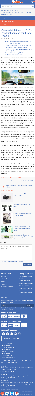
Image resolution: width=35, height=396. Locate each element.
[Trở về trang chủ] (17, 2)
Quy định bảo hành (24, 285)
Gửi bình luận (27, 264)
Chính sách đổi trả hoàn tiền (26, 283)
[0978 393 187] (2, 394)
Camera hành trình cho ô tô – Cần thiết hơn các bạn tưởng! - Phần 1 (23, 228)
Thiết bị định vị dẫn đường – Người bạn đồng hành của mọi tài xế (23, 237)
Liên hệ (3, 281)
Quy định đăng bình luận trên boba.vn (12, 261)
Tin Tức (16, 10)
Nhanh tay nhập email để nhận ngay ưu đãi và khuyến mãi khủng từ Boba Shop (17, 301)
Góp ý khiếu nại (5, 279)
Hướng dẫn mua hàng (7, 286)
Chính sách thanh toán (24, 280)
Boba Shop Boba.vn (11, 338)
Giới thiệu (3, 276)
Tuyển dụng (4, 284)
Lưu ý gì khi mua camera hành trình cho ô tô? (19, 181)
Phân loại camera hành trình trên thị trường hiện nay (19, 186)
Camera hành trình (7, 10)
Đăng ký (29, 305)
